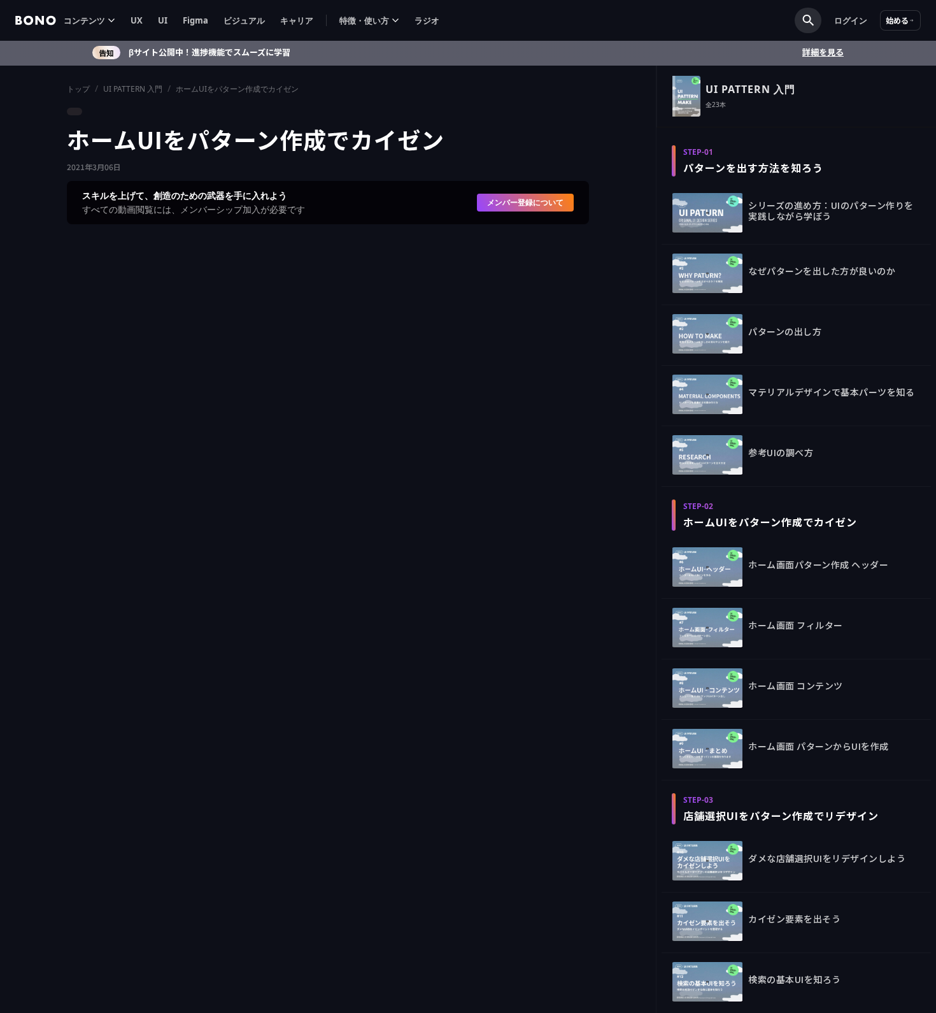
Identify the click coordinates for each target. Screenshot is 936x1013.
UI (162, 20)
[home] (35, 20)
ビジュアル (244, 20)
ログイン (850, 20)
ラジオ (427, 20)
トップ (78, 88)
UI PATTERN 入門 (132, 88)
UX (137, 20)
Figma (195, 20)
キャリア (296, 20)
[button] (89, 20)
